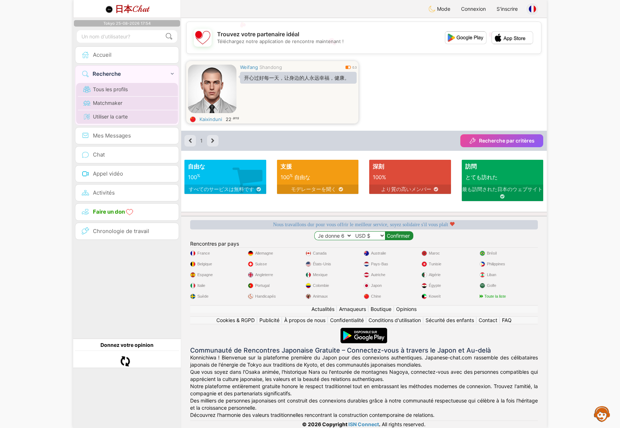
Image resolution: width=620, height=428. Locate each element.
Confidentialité (347, 320)
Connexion (473, 9)
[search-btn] (169, 36)
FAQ (507, 320)
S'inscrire (507, 9)
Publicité (269, 320)
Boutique (381, 309)
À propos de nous (304, 320)
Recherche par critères (507, 141)
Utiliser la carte (110, 116)
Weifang (249, 67)
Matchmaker (107, 103)
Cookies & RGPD (235, 320)
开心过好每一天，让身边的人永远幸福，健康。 (296, 78)
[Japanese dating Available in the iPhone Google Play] (363, 331)
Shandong (270, 67)
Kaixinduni (210, 119)
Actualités (322, 309)
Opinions (406, 309)
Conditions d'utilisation (394, 320)
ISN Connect (363, 424)
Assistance (602, 414)
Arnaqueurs (352, 309)
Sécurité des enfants (450, 320)
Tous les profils (110, 89)
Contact (488, 320)
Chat (132, 9)
